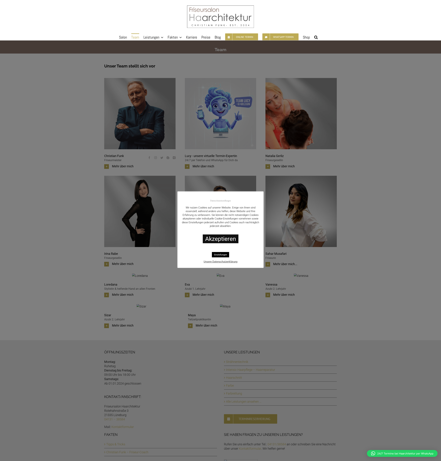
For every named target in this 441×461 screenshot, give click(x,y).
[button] (316, 36)
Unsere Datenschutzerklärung (220, 261)
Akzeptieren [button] (220, 238)
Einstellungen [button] (220, 254)
